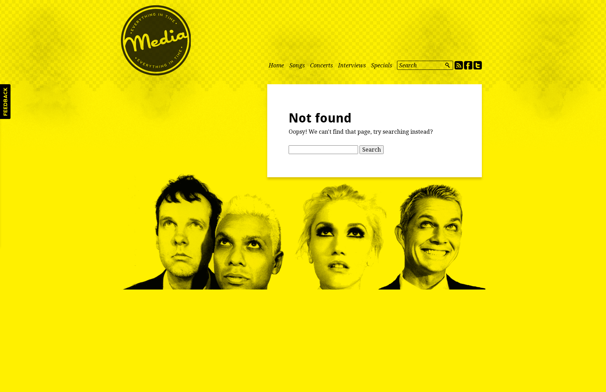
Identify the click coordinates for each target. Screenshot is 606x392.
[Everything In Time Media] (156, 40)
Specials (381, 65)
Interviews (352, 65)
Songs (297, 65)
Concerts (321, 65)
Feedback (5, 101)
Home (276, 65)
